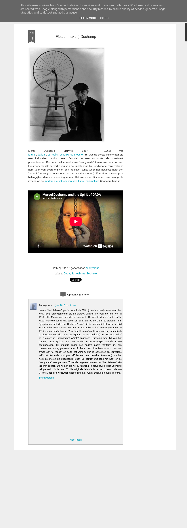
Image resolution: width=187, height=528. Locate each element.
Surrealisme (78, 273)
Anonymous (92, 268)
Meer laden (76, 439)
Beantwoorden (46, 377)
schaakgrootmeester (72, 154)
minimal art (92, 180)
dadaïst (42, 154)
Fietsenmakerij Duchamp (76, 36)
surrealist (53, 154)
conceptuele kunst (73, 180)
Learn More (88, 18)
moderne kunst (53, 180)
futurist (32, 154)
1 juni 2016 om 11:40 (65, 305)
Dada (67, 273)
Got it (104, 18)
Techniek (92, 273)
